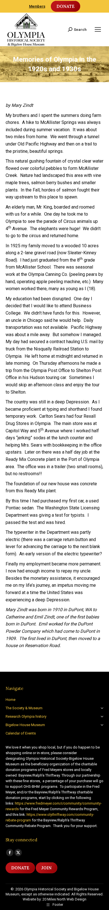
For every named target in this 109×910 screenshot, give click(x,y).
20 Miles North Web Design (64, 899)
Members (37, 6)
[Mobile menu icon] (97, 29)
